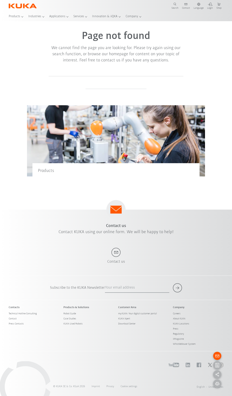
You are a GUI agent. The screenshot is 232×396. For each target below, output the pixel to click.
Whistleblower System (184, 344)
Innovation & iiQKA (104, 16)
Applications (57, 16)
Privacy (110, 386)
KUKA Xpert (124, 318)
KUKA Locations (181, 323)
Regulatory (178, 334)
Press (175, 329)
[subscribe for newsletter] (177, 287)
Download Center (127, 323)
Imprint (96, 386)
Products (14, 16)
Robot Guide (69, 313)
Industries (34, 16)
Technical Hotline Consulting (23, 313)
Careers (177, 313)
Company (132, 16)
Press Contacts (16, 323)
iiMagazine (178, 339)
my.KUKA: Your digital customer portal (137, 313)
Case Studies (69, 318)
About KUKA (179, 318)
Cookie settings (129, 386)
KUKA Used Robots (73, 323)
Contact (13, 318)
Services (78, 16)
